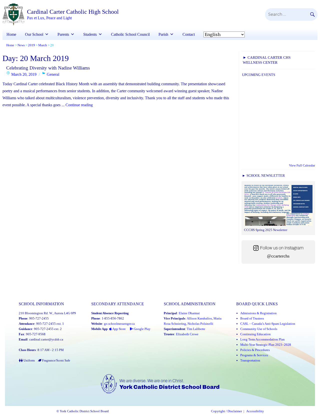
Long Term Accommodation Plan (262, 339)
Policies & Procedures (255, 350)
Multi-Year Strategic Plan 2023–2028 (265, 344)
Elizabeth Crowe (187, 334)
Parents (63, 34)
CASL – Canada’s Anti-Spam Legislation (267, 324)
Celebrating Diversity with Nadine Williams (48, 67)
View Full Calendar (302, 165)
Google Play (141, 329)
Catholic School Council (130, 34)
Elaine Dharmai (189, 313)
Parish (163, 34)
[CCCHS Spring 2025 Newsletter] (278, 206)
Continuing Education (255, 334)
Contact (188, 34)
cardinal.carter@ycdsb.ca (46, 339)
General (53, 74)
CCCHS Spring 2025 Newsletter (265, 230)
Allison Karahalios (199, 318)
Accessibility (255, 411)
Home (11, 34)
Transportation (250, 360)
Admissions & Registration (258, 313)
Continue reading (79, 105)
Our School (34, 34)
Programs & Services (254, 355)
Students (90, 34)
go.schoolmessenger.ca (119, 324)
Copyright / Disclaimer (226, 411)
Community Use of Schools (258, 329)
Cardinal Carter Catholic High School (73, 11)
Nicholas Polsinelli (200, 324)
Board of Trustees (252, 318)
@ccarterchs (278, 256)
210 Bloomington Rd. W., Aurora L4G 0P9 (47, 313)
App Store (119, 329)
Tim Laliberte (196, 329)
